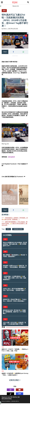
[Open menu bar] (2, 2)
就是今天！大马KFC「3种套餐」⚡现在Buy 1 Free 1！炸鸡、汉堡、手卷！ (15, 350)
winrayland (11, 157)
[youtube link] (19, 389)
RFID (8, 229)
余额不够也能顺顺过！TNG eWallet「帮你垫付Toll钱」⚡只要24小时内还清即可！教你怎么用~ (14, 223)
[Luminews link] (19, 393)
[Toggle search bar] (28, 2)
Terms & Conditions (6, 401)
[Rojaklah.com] (17, 2)
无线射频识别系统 (17, 229)
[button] (13, 52)
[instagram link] (10, 389)
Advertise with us (15, 401)
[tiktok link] (10, 393)
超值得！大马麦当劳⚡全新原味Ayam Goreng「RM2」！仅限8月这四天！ (15, 374)
